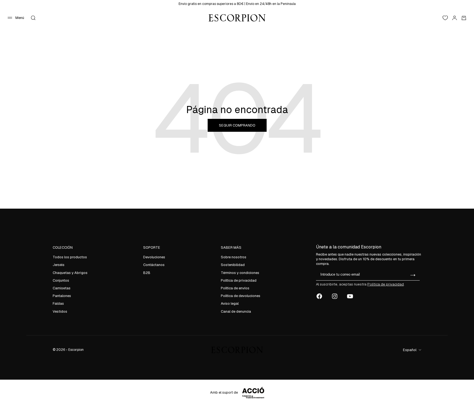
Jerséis (58, 264)
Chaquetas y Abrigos (70, 272)
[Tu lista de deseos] (445, 17)
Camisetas (61, 288)
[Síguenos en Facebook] (319, 296)
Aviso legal (230, 303)
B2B (146, 272)
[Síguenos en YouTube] (350, 296)
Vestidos (60, 311)
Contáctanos (154, 264)
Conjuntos (61, 280)
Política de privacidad (238, 280)
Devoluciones (154, 257)
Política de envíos (235, 288)
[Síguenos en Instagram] (334, 296)
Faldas (58, 303)
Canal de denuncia (236, 311)
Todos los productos (70, 257)
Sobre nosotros (233, 257)
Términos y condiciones (240, 272)
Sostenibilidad (233, 264)
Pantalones (62, 295)
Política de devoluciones (240, 295)
